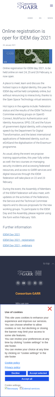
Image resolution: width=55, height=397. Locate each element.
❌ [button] (50, 308)
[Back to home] (27, 5)
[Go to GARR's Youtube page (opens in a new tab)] (23, 283)
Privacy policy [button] (12, 367)
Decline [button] (16, 373)
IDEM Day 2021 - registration (19, 239)
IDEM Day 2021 (11, 234)
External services (31, 388)
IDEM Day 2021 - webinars (17, 245)
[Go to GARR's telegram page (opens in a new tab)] (35, 283)
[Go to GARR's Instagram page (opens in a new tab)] (18, 283)
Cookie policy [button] (12, 362)
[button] (51, 5)
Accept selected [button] (38, 373)
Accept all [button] (27, 379)
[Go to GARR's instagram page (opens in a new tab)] (29, 283)
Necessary (12, 388)
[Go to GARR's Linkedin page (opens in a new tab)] (40, 283)
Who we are (22, 303)
